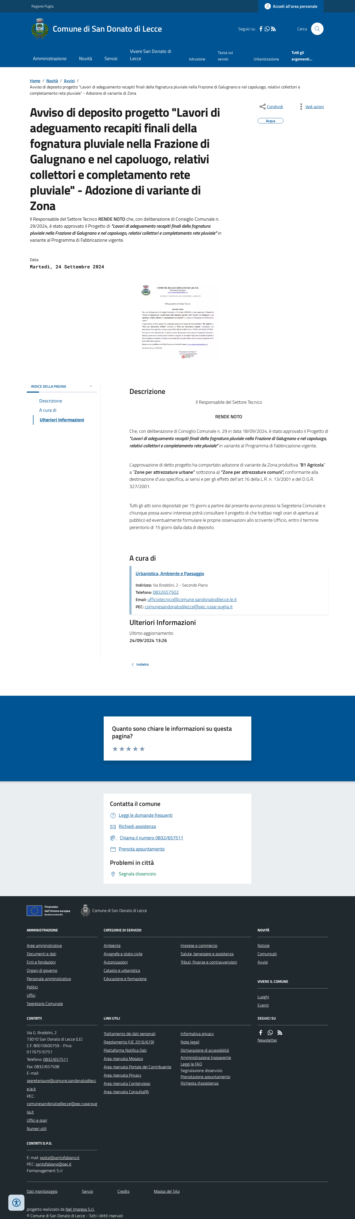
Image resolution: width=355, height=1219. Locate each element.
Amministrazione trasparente (206, 1057)
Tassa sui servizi (225, 56)
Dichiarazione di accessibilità (205, 1050)
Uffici (31, 995)
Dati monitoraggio (42, 1191)
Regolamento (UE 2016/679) (129, 1042)
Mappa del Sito (167, 1191)
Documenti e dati (41, 954)
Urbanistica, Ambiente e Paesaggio (170, 573)
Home (35, 81)
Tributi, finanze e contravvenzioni (209, 962)
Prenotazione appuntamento (205, 1077)
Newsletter (267, 1040)
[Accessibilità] (16, 1203)
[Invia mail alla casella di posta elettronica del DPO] (60, 1157)
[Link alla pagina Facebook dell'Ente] (261, 1032)
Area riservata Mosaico (123, 1058)
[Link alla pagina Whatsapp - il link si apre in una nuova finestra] (267, 29)
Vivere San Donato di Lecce (150, 55)
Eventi (263, 1005)
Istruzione (197, 59)
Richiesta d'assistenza (200, 1083)
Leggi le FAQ (191, 1064)
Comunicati (267, 954)
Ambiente (112, 945)
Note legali (190, 1042)
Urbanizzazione (266, 59)
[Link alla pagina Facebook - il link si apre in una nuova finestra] (261, 29)
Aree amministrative (44, 945)
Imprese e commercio (199, 945)
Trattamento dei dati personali (129, 1033)
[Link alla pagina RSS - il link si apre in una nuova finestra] (273, 29)
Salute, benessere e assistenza (207, 954)
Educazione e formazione (125, 979)
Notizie (263, 945)
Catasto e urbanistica (122, 970)
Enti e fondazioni (41, 962)
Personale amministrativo (49, 979)
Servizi (110, 58)
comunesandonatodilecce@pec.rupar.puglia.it (189, 606)
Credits (123, 1191)
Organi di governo (42, 970)
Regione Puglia (42, 6)
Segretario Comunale (45, 1003)
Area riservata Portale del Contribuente (137, 1067)
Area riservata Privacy (122, 1075)
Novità (85, 58)
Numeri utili (37, 1128)
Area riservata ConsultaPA (126, 1092)
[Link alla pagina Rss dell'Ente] (280, 1032)
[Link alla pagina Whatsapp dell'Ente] (270, 1032)
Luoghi (263, 997)
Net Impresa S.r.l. (80, 1209)
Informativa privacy (197, 1033)
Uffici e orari (37, 1120)
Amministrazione (50, 58)
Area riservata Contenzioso (127, 1083)
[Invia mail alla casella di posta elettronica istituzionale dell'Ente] (62, 1084)
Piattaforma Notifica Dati (125, 1050)
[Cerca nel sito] (315, 29)
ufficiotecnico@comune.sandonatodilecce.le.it (192, 599)
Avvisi (69, 81)
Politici (32, 987)
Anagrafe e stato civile (123, 954)
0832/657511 (55, 1059)
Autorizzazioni (116, 962)
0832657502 (166, 592)
